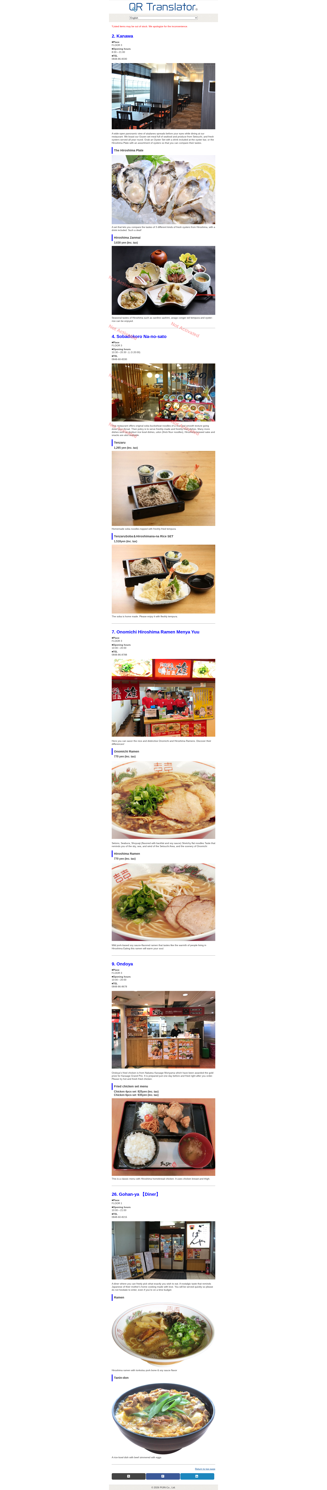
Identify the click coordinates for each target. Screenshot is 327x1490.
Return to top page (205, 1469)
